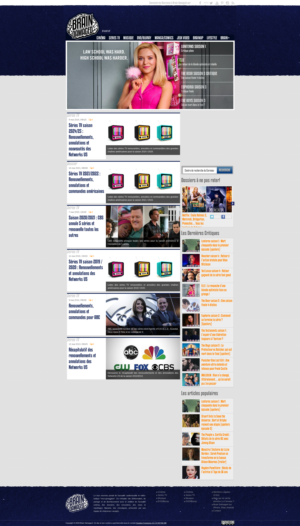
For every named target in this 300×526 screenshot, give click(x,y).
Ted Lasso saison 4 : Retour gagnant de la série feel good (216, 273)
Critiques (102, 44)
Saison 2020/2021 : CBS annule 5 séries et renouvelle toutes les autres (86, 226)
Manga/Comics (164, 38)
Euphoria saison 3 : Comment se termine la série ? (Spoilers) (216, 320)
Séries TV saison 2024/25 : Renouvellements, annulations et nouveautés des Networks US (81, 139)
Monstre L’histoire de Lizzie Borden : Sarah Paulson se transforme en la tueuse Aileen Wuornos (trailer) (215, 455)
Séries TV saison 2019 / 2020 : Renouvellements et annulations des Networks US (86, 270)
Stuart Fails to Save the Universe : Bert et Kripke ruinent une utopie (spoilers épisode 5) (215, 422)
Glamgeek (213, 50)
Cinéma (101, 38)
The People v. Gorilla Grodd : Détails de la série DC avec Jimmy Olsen (215, 439)
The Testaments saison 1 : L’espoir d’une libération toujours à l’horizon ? (214, 334)
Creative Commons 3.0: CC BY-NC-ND (151, 523)
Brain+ (225, 38)
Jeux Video (183, 38)
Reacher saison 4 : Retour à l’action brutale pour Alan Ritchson (215, 260)
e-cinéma (102, 56)
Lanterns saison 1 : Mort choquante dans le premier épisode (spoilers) (215, 245)
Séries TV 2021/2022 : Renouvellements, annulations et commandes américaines (86, 182)
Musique (128, 38)
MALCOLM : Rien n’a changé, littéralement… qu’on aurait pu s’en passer (216, 379)
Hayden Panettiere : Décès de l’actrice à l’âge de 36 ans (216, 470)
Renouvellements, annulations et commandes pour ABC (84, 311)
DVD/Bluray (144, 38)
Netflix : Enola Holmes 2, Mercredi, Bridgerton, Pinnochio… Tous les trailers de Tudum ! (194, 221)
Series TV (114, 38)
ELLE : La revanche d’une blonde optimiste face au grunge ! (214, 290)
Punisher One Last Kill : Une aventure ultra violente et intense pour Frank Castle (215, 364)
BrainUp (198, 38)
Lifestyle (212, 38)
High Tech (213, 56)
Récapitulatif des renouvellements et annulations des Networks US (82, 358)
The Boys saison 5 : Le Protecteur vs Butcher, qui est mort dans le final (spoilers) (216, 349)
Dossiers (102, 50)
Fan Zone (226, 44)
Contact (217, 511)
